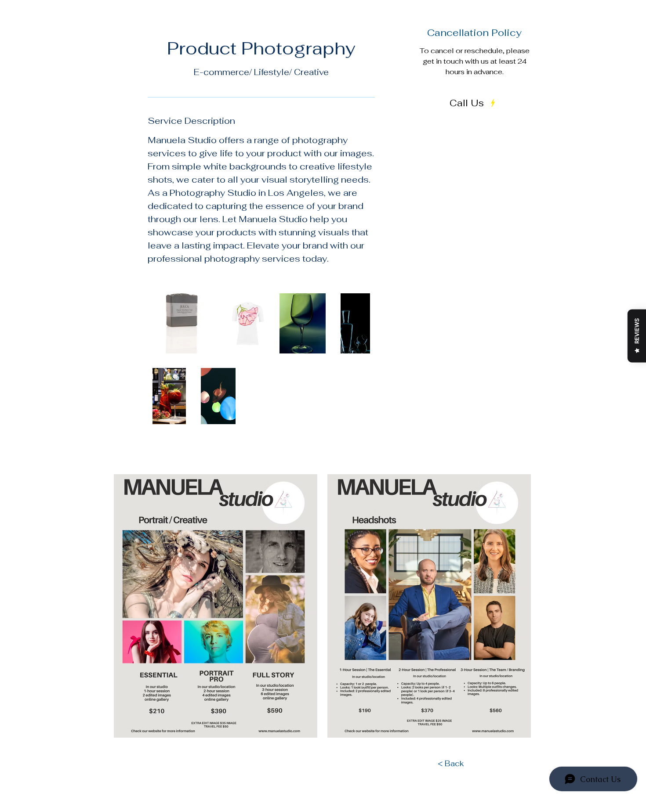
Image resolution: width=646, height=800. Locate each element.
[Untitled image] (183, 323)
